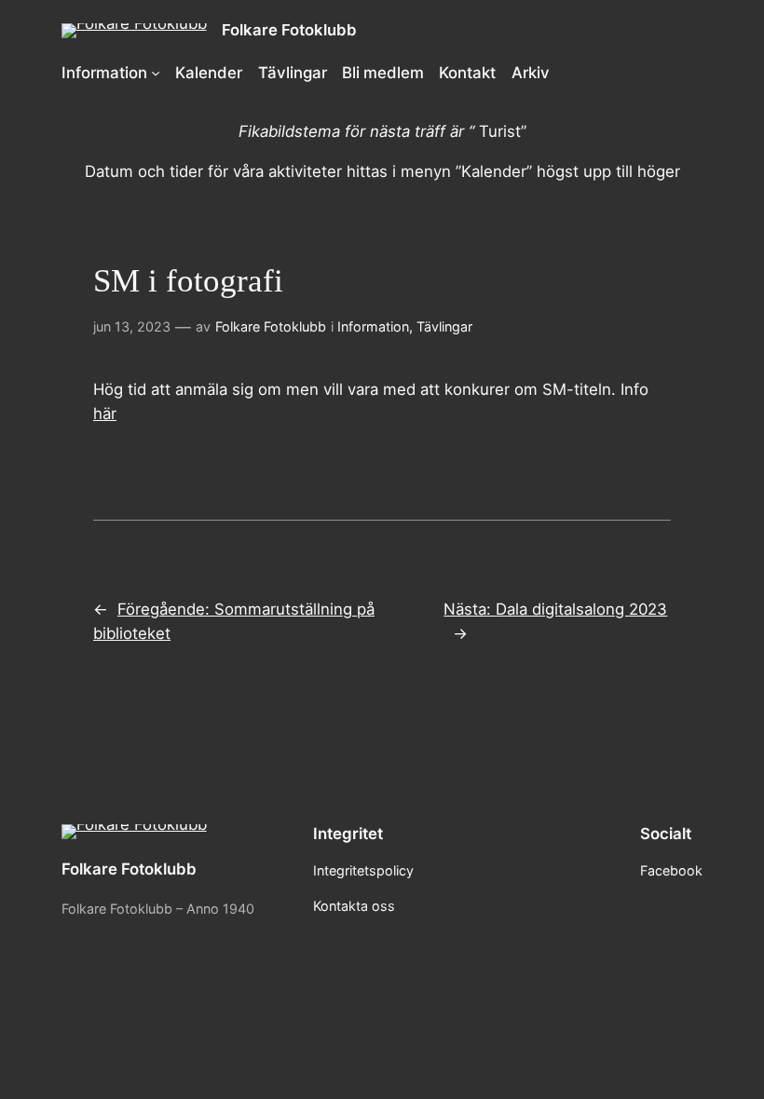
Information (373, 326)
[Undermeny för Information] (155, 72)
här (104, 413)
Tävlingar (444, 326)
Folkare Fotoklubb (289, 29)
